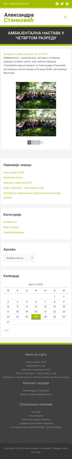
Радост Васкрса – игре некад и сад (24, 188)
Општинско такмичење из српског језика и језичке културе (36, 377)
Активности (10, 54)
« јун (6, 330)
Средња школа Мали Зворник (36, 423)
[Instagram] (67, 3)
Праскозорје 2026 (14, 172)
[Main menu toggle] (65, 16)
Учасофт (36, 411)
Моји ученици (25, 54)
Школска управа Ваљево (36, 419)
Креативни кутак (13, 177)
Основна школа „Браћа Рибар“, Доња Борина (36, 427)
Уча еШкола (36, 415)
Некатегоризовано (14, 232)
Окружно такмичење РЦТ (18, 182)
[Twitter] (62, 3)
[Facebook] (57, 3)
